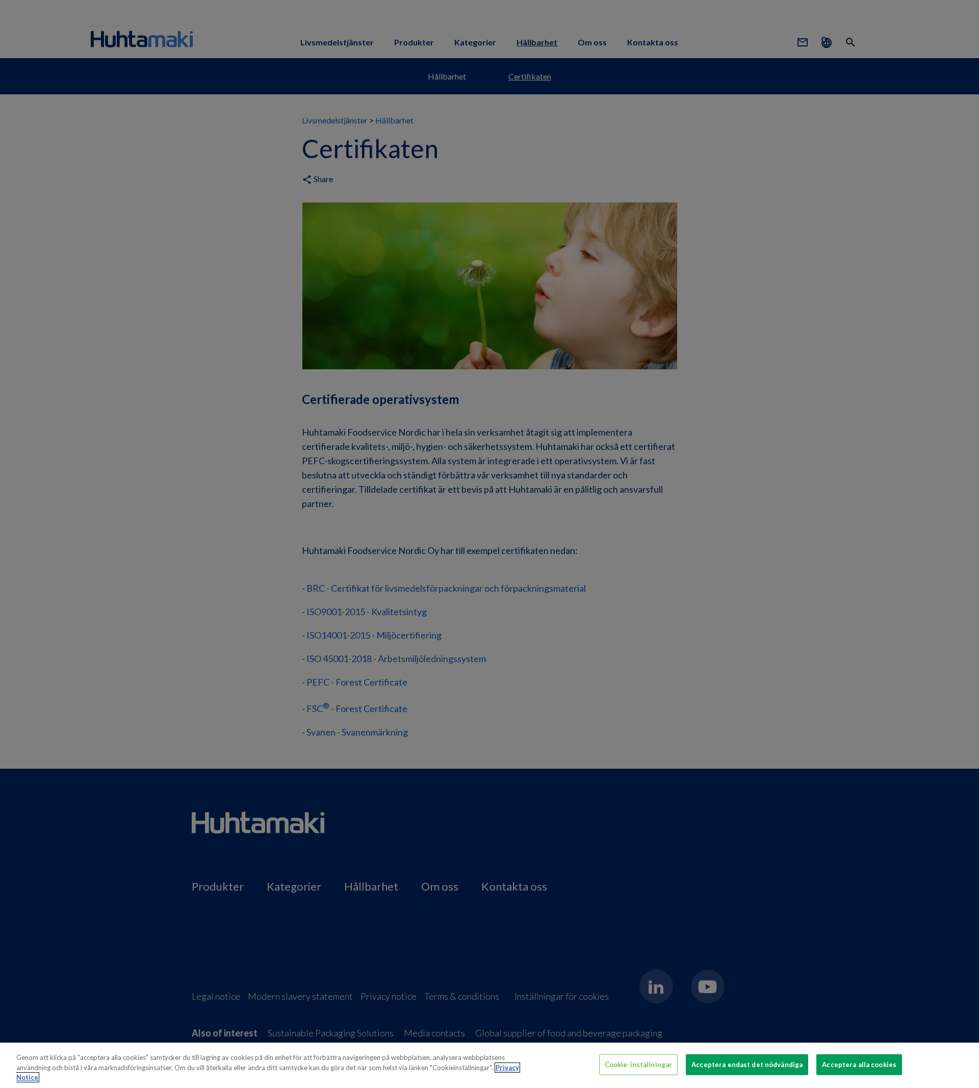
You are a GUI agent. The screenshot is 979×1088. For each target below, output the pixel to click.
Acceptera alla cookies (859, 1064)
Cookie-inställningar (639, 1064)
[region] (489, 1065)
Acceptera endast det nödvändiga (747, 1064)
